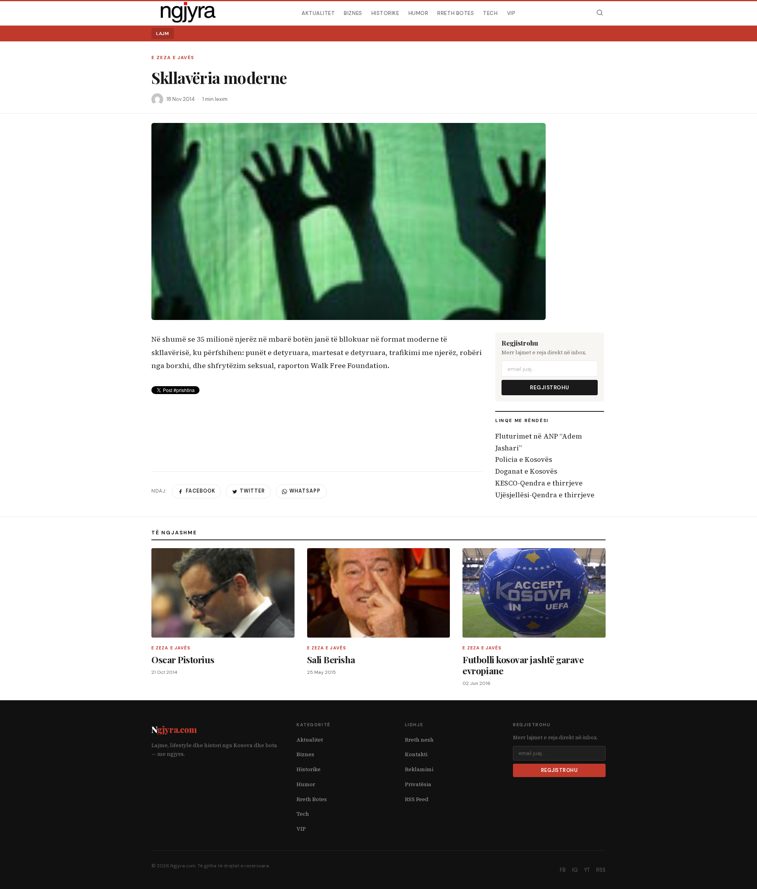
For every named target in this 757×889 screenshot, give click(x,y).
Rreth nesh (419, 740)
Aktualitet (318, 12)
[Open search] (599, 13)
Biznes (353, 12)
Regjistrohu (549, 387)
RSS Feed (417, 799)
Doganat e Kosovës (526, 471)
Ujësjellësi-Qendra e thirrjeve (545, 495)
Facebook (200, 491)
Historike (385, 12)
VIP (511, 12)
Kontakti (416, 754)
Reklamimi (419, 769)
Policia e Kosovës (523, 459)
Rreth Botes (455, 12)
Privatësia (418, 784)
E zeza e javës (172, 58)
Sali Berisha (331, 659)
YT (587, 870)
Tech (490, 12)
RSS (601, 870)
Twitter (252, 491)
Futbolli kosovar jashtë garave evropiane (523, 665)
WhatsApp (305, 491)
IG (575, 870)
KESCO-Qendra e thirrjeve (539, 483)
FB (563, 870)
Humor (418, 12)
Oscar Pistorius (182, 659)
